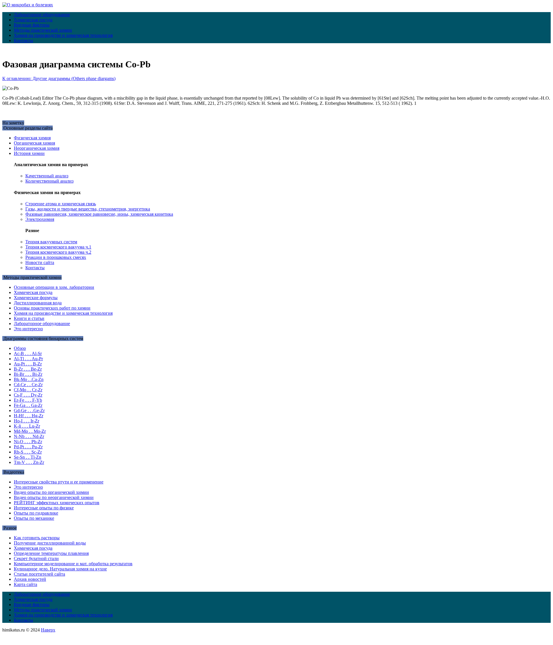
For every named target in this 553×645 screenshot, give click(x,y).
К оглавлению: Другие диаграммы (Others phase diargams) (58, 78)
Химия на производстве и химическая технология (63, 35)
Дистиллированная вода (38, 302)
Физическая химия (32, 137)
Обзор (20, 348)
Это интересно (28, 328)
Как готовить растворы (37, 537)
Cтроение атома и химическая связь (60, 203)
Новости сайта (39, 262)
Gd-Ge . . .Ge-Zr (29, 410)
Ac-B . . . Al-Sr (28, 353)
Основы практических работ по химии (52, 308)
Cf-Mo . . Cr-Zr (28, 389)
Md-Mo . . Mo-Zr (30, 431)
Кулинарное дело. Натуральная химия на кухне (60, 568)
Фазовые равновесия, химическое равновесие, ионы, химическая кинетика (99, 214)
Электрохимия (39, 219)
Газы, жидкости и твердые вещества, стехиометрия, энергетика (87, 208)
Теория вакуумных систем (51, 241)
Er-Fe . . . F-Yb (28, 400)
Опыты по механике (34, 518)
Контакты (23, 40)
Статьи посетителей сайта (39, 574)
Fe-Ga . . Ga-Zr (28, 405)
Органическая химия (34, 143)
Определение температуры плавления (51, 553)
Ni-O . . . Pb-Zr (28, 441)
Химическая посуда (33, 19)
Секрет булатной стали (36, 558)
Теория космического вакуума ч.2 (58, 252)
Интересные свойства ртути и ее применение (58, 481)
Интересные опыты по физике (44, 507)
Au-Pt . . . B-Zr (28, 363)
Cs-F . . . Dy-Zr (28, 394)
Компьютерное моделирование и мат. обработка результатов (73, 563)
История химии (29, 153)
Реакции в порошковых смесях (55, 257)
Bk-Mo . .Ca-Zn (28, 379)
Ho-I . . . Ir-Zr (26, 420)
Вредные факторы (32, 24)
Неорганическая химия (36, 148)
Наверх (48, 629)
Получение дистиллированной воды (50, 542)
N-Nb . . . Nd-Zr (29, 436)
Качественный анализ (46, 175)
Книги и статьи (29, 318)
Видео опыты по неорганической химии (54, 497)
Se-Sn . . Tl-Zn (27, 457)
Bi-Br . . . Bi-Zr (28, 374)
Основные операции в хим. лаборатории (54, 287)
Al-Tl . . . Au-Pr (28, 358)
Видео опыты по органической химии (51, 492)
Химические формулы (36, 297)
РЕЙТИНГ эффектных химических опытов (56, 502)
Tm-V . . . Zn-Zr (29, 462)
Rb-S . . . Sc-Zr (28, 451)
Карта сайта (25, 584)
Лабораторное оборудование (42, 14)
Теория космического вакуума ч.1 (58, 246)
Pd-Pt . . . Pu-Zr (28, 446)
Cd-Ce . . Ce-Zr (28, 384)
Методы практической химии (43, 30)
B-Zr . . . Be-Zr (28, 369)
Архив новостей (30, 579)
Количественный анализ (49, 181)
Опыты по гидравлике (36, 513)
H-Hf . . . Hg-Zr (28, 415)
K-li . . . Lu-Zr (27, 426)
